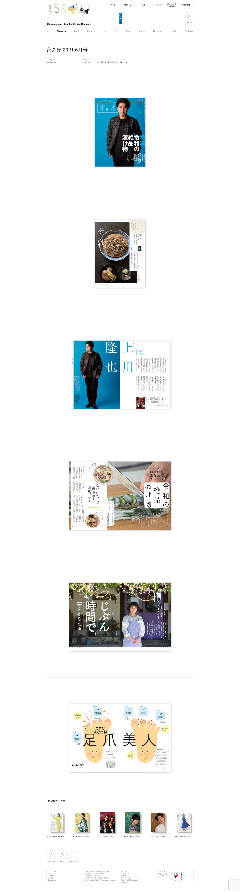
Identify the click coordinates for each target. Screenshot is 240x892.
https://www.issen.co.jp (105, 879)
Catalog (91, 30)
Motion (142, 30)
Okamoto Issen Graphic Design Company (52, 875)
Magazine (62, 30)
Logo (105, 30)
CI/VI (128, 30)
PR (116, 30)
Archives (189, 30)
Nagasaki (158, 30)
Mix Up (173, 30)
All (48, 30)
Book (76, 30)
